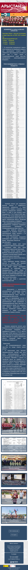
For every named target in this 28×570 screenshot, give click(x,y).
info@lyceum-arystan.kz (15, 559)
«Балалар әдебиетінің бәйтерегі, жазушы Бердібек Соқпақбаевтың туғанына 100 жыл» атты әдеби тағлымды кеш (14, 483)
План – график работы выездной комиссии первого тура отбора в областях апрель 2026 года (14, 448)
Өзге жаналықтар (14, 531)
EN (9, 1)
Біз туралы (14, 534)
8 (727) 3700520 (21, 1)
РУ (7, 1)
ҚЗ (5, 1)
